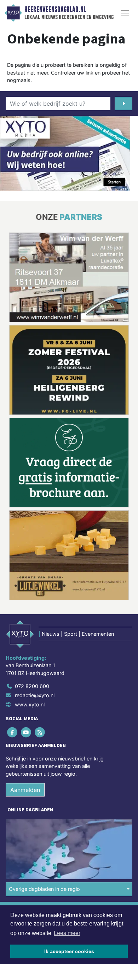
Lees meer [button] (67, 933)
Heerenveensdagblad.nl (55, 9)
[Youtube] (26, 732)
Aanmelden (25, 789)
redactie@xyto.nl (34, 695)
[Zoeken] (123, 103)
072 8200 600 (32, 686)
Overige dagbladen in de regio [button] (44, 889)
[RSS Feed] (40, 732)
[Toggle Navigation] (125, 13)
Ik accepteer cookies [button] (69, 951)
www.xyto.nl (30, 704)
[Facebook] (12, 732)
